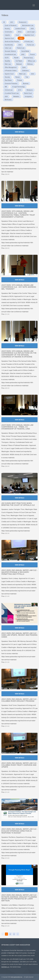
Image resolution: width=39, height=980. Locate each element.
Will (6, 87)
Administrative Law (27, 25)
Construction (8, 32)
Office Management (11, 67)
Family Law (30, 45)
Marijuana (30, 90)
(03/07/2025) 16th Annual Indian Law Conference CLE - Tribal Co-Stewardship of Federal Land (17, 427)
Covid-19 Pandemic (10, 25)
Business (25, 83)
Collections (25, 70)
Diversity (7, 77)
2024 (32, 74)
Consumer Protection (11, 83)
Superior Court (9, 74)
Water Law (22, 74)
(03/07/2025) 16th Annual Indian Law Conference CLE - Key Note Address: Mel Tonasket (18, 287)
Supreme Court (9, 38)
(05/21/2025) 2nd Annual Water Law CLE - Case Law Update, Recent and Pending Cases (19, 635)
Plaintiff (16, 58)
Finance (32, 54)
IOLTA (6, 58)
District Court (28, 93)
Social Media (25, 51)
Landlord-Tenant (20, 28)
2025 (21, 38)
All (4, 22)
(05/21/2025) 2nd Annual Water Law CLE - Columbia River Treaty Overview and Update (19, 765)
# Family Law (28, 41)
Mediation (16, 96)
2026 (32, 28)
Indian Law (8, 48)
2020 (6, 96)
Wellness (30, 64)
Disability (7, 61)
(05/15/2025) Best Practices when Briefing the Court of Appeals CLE (18, 504)
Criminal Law (8, 90)
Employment (22, 22)
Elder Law (8, 64)
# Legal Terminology (18, 87)
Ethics (19, 32)
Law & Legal (30, 32)
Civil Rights (19, 61)
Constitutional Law (10, 54)
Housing (7, 28)
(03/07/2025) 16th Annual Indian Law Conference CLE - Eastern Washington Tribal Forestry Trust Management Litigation (18, 214)
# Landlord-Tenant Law (12, 93)
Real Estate (8, 80)
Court (17, 35)
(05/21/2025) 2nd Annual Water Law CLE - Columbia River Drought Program (19, 700)
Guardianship (9, 45)
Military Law (31, 61)
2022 (22, 54)
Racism (17, 77)
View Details (19, 132)
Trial (26, 77)
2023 (19, 45)
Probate (19, 80)
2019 (19, 90)
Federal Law (20, 48)
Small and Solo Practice (12, 41)
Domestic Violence (10, 51)
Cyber (24, 67)
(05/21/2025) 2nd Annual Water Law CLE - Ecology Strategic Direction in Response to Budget (19, 831)
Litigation (7, 35)
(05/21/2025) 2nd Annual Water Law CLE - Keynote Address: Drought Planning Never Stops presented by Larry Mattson (19, 898)
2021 (11, 22)
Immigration (28, 96)
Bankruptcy (8, 99)
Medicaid (19, 64)
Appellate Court (29, 35)
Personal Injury (28, 58)
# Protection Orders (10, 70)
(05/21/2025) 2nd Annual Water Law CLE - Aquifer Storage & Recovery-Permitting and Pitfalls (19, 572)
